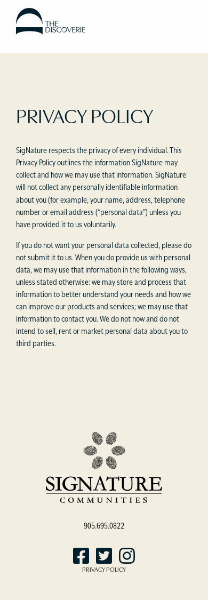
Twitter (104, 556)
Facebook (81, 556)
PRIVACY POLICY (104, 568)
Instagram (127, 556)
